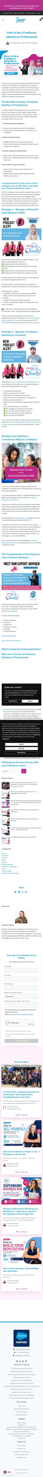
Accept (21, 744)
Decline (21, 748)
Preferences (21, 752)
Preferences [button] (6, 738)
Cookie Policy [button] (36, 734)
